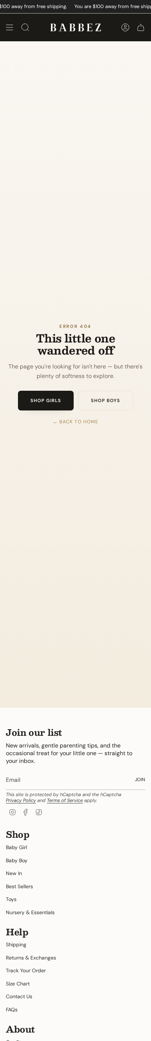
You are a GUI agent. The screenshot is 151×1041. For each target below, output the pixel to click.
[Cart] (140, 27)
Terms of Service (65, 800)
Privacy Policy (21, 800)
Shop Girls (45, 401)
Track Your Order (26, 970)
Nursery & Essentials (30, 912)
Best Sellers (19, 886)
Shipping (16, 944)
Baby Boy (16, 860)
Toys (11, 899)
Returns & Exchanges (31, 957)
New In (14, 873)
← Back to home (75, 422)
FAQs (12, 1009)
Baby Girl (16, 847)
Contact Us (19, 996)
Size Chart (18, 983)
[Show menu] (9, 27)
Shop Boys (105, 401)
